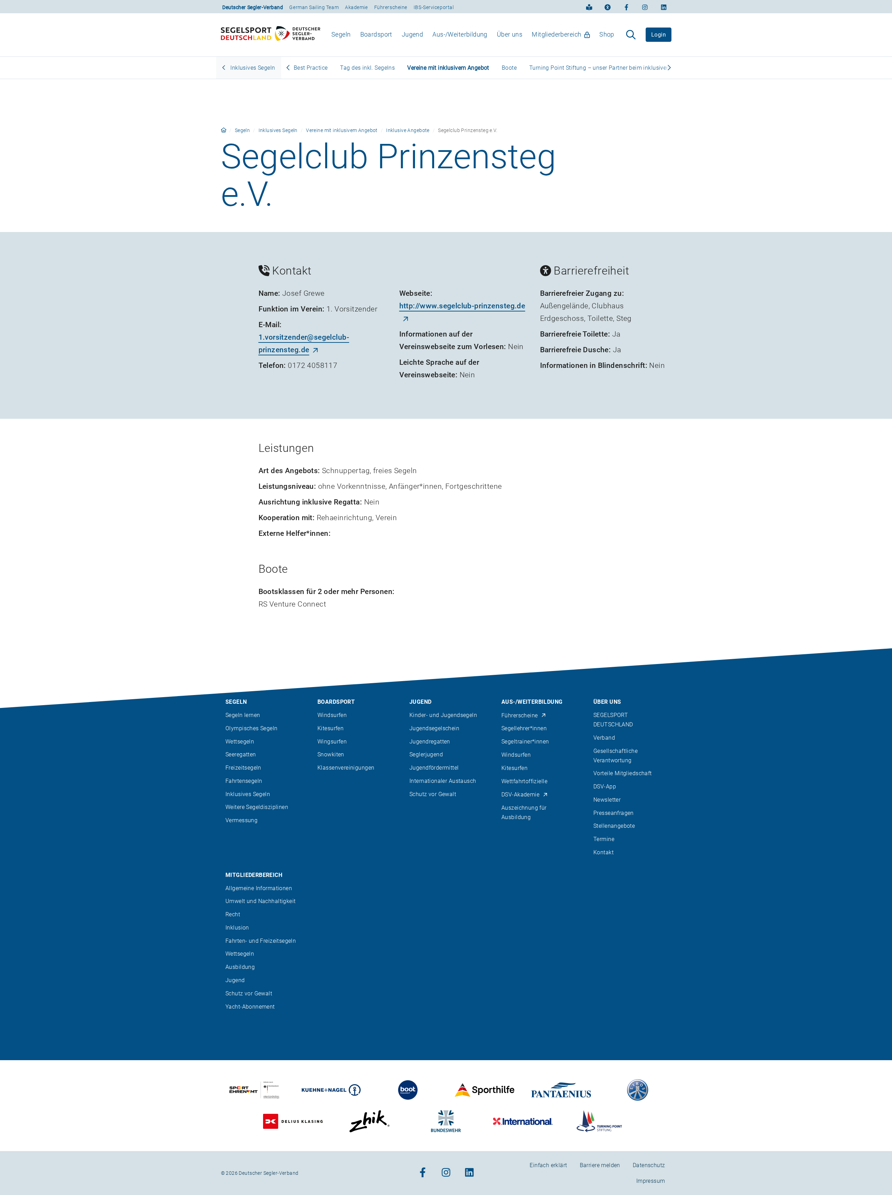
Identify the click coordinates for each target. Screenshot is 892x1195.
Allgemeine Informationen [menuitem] (258, 888)
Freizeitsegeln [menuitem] (243, 767)
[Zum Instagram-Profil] (645, 6)
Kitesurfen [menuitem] (330, 728)
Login (658, 34)
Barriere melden (600, 1165)
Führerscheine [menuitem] (519, 715)
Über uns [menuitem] (509, 34)
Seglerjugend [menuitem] (426, 754)
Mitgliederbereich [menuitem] (556, 34)
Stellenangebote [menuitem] (614, 826)
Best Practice (311, 67)
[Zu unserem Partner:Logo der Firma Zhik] (369, 1121)
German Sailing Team (314, 7)
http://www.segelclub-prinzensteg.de (462, 306)
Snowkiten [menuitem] (330, 754)
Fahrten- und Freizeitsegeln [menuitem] (260, 941)
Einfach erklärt (548, 1165)
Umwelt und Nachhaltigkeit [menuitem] (260, 901)
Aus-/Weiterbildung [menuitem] (459, 34)
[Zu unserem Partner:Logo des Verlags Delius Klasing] (293, 1121)
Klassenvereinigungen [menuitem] (345, 767)
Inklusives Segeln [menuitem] (247, 794)
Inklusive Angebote (408, 130)
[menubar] (473, 34)
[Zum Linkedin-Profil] (663, 6)
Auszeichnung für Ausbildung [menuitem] (524, 812)
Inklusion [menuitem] (237, 927)
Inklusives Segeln (252, 67)
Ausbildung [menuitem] (240, 967)
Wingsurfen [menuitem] (332, 741)
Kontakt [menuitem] (603, 852)
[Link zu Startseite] (223, 130)
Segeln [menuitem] (341, 34)
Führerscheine (390, 7)
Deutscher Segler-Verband (252, 7)
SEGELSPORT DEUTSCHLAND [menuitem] (613, 720)
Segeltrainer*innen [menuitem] (525, 741)
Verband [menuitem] (604, 737)
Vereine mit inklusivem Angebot (448, 67)
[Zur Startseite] (270, 35)
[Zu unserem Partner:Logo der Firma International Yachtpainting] (523, 1121)
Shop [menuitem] (606, 34)
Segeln (242, 130)
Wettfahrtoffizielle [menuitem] (524, 781)
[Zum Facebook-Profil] (626, 6)
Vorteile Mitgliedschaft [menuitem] (622, 773)
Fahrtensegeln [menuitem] (243, 781)
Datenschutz (649, 1165)
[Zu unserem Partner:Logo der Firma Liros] (638, 1090)
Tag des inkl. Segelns (367, 67)
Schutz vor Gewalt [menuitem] (432, 794)
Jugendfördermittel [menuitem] (434, 767)
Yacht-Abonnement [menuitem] (250, 1006)
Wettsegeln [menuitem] (239, 741)
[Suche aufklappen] (631, 35)
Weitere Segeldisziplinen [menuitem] (256, 807)
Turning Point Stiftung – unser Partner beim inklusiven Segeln (609, 67)
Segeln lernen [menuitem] (242, 715)
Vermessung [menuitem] (241, 820)
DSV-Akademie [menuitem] (520, 794)
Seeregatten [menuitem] (240, 754)
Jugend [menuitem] (412, 34)
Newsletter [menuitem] (607, 799)
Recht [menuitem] (232, 914)
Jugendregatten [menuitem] (429, 741)
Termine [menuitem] (603, 839)
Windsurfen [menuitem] (332, 715)
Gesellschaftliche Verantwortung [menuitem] (615, 756)
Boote (509, 67)
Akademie (356, 7)
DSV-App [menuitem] (604, 786)
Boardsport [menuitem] (376, 34)
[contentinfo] (446, 921)
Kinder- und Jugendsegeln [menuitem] (443, 715)
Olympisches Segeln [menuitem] (251, 728)
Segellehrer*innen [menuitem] (524, 728)
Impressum (650, 1181)
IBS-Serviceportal (434, 7)
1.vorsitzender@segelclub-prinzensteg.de (304, 343)
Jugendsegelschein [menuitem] (434, 728)
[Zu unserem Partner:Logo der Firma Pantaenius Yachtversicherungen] (561, 1090)
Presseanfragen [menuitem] (613, 813)
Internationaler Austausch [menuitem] (442, 781)
